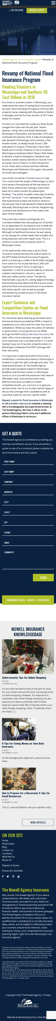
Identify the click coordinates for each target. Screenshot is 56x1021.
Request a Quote (36, 10)
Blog (4, 846)
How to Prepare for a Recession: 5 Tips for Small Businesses (26, 794)
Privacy (47, 995)
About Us (7, 859)
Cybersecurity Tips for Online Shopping (24, 677)
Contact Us (7, 850)
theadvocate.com (35, 178)
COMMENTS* (9, 552)
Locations (7, 853)
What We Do (8, 856)
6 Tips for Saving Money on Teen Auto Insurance (23, 744)
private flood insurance (37, 334)
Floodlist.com (8, 124)
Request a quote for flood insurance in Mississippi (27, 400)
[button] (53, 3)
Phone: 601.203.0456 (12, 870)
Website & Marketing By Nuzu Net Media (28, 1017)
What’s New (8, 843)
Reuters (31, 273)
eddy (6, 681)
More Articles (38, 822)
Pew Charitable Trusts (17, 197)
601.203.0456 (17, 10)
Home (5, 840)
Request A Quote (10, 865)
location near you (19, 403)
